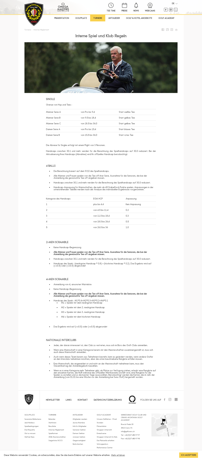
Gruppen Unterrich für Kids (107, 437)
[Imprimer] (176, 29)
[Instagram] (171, 10)
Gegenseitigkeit (79, 440)
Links (69, 399)
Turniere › (28, 30)
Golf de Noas (29, 437)
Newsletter (53, 399)
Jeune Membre (79, 422)
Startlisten (52, 422)
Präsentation (61, 18)
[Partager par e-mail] (171, 29)
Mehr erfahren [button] (118, 455)
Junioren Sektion (79, 437)
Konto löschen (78, 444)
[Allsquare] (176, 10)
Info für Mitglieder (79, 426)
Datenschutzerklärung (108, 399)
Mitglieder (114, 18)
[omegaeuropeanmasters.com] (63, 10)
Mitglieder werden (80, 419)
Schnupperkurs (102, 444)
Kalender (52, 419)
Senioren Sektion (79, 430)
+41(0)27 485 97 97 (132, 435)
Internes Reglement (41, 30)
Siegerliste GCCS (56, 440)
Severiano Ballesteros (32, 419)
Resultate (52, 426)
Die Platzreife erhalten (105, 440)
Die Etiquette (29, 430)
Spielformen (53, 433)
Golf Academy (166, 18)
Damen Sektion (79, 433)
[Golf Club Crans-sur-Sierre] (33, 14)
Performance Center (105, 447)
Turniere (97, 18)
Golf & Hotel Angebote (139, 18)
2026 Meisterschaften (57, 437)
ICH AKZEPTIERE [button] (188, 455)
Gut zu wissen (29, 433)
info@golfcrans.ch (128, 431)
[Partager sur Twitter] (167, 29)
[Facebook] (166, 10)
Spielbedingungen (31, 426)
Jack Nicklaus (29, 422)
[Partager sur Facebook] (163, 29)
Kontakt (83, 399)
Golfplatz (81, 18)
